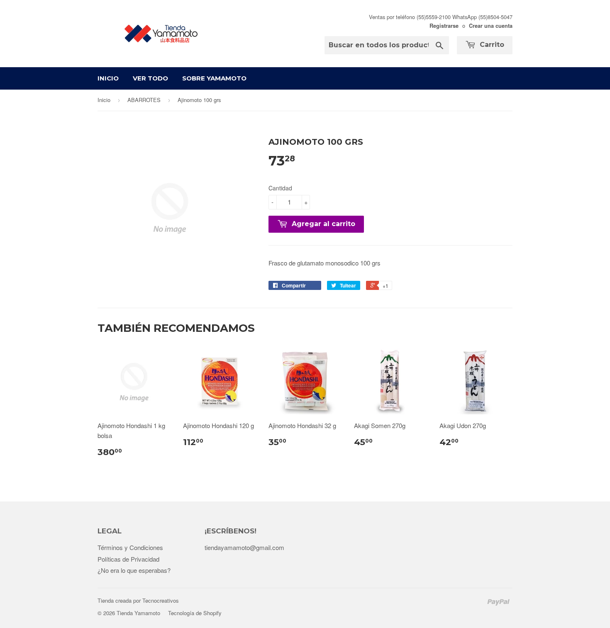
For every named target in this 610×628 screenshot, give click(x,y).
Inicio (108, 78)
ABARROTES (144, 100)
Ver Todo (150, 78)
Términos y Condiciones (130, 547)
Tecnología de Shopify (195, 613)
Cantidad (280, 188)
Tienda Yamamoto (138, 613)
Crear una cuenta (490, 25)
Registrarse (444, 25)
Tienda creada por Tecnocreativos (138, 600)
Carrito (491, 45)
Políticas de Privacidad (128, 559)
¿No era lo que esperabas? (134, 570)
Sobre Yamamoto (214, 78)
